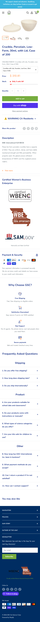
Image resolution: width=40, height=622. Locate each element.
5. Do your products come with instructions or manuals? (15, 414)
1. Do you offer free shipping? (14, 370)
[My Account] (32, 13)
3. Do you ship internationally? (15, 385)
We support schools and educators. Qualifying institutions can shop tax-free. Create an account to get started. (20, 4)
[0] (36, 12)
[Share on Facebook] (24, 128)
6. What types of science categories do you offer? (17, 425)
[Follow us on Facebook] (3, 589)
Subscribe (9, 556)
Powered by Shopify (8, 617)
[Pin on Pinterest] (28, 128)
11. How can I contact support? (15, 486)
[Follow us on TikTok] (19, 589)
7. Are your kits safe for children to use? (17, 436)
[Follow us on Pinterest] (11, 589)
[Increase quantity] (23, 91)
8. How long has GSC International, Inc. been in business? (17, 455)
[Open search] (27, 13)
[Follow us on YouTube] (15, 589)
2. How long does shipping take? (16, 378)
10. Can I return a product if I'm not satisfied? (17, 477)
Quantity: (5, 91)
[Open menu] (3, 13)
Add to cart (20, 98)
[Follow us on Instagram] (7, 589)
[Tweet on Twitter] (32, 128)
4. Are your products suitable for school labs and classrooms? (16, 404)
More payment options (20, 111)
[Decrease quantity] (12, 91)
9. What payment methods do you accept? (16, 466)
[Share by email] (36, 128)
